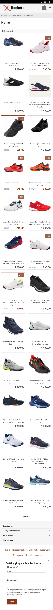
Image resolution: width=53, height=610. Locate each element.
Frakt (7, 549)
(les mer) (19, 594)
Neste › (26, 516)
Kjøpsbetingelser (19, 549)
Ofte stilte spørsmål (33, 555)
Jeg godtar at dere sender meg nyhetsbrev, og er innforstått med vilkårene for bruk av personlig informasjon (26, 592)
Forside (4, 15)
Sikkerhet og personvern (39, 549)
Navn (9, 571)
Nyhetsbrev (18, 555)
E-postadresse (12, 580)
